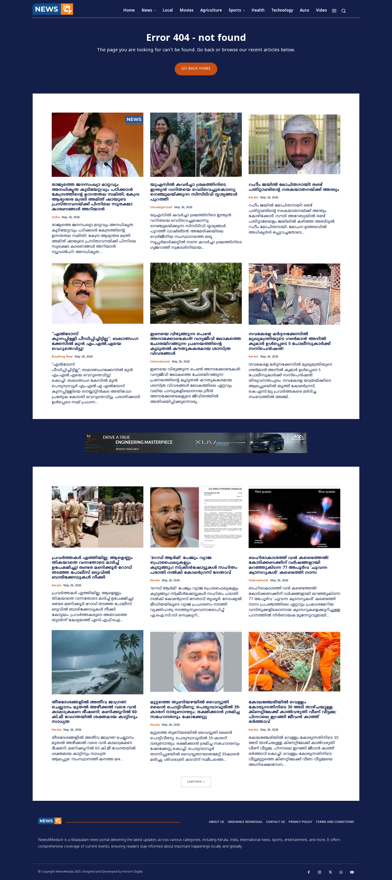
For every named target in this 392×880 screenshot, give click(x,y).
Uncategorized (161, 207)
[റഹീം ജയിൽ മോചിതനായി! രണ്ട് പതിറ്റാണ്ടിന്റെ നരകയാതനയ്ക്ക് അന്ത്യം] (294, 145)
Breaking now (62, 357)
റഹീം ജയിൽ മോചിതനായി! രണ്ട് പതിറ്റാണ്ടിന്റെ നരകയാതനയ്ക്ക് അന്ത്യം (294, 187)
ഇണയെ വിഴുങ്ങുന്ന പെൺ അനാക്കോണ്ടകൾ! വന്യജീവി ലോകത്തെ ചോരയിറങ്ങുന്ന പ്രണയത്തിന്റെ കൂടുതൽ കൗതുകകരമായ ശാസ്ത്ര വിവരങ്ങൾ (195, 344)
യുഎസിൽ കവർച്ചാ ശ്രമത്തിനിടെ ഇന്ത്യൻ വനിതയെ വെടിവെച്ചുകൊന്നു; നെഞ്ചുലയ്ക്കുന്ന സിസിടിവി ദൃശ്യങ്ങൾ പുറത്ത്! (193, 192)
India (56, 217)
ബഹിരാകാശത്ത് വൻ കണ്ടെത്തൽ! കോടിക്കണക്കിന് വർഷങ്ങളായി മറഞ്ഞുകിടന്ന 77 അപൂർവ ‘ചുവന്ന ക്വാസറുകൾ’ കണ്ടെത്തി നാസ (288, 565)
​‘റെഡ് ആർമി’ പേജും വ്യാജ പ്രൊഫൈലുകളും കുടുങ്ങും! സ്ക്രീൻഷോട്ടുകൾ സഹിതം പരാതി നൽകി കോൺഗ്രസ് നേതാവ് (193, 565)
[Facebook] (309, 872)
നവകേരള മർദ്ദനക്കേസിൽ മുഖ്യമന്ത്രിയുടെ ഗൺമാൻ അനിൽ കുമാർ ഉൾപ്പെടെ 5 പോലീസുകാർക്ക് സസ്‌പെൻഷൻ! (290, 342)
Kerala (253, 198)
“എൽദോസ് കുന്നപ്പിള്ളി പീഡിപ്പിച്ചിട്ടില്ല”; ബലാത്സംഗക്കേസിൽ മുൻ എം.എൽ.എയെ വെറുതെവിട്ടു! (95, 342)
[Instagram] (319, 872)
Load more (194, 782)
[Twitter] (330, 872)
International (160, 362)
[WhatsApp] (341, 872)
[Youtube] (352, 872)
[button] (343, 10)
